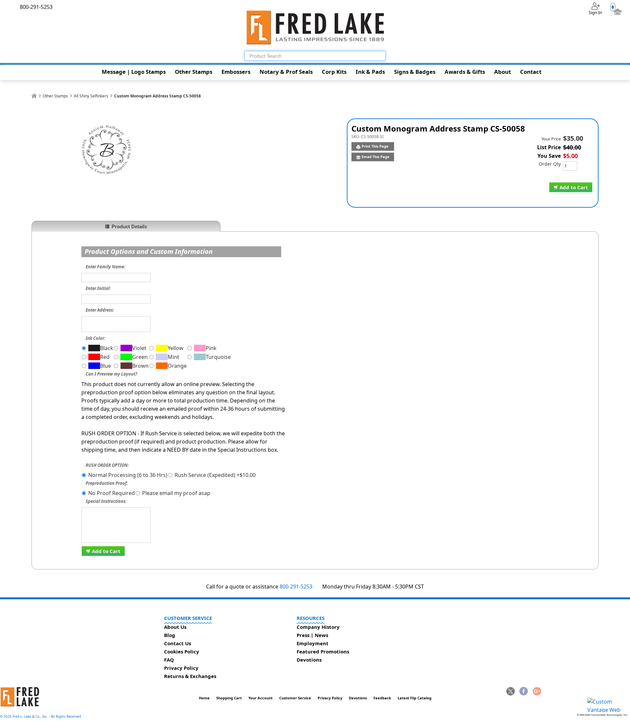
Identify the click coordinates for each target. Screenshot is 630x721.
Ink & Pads (370, 71)
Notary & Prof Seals (286, 71)
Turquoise (218, 357)
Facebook (523, 692)
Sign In (595, 12)
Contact (530, 71)
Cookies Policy (181, 651)
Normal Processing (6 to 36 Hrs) (127, 475)
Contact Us (177, 643)
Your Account (260, 697)
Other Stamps (193, 71)
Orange (177, 365)
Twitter (510, 692)
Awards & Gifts (465, 71)
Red (105, 357)
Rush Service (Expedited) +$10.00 (215, 475)
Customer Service (295, 697)
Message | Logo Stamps (134, 71)
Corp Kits (334, 71)
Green (140, 357)
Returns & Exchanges (190, 676)
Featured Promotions (323, 651)
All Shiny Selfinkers (91, 96)
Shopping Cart (229, 697)
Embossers (235, 71)
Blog (169, 635)
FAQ (169, 659)
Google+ (536, 692)
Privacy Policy (181, 668)
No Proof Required (111, 493)
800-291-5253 (296, 586)
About (502, 71)
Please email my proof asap (176, 493)
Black (106, 348)
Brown (140, 365)
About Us (175, 627)
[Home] (34, 96)
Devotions (309, 659)
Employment (312, 643)
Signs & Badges (414, 71)
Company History (318, 627)
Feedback (382, 697)
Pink (211, 348)
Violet (139, 348)
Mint (173, 357)
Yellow (175, 348)
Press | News (312, 635)
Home (204, 697)
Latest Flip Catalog (414, 697)
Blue (105, 365)
